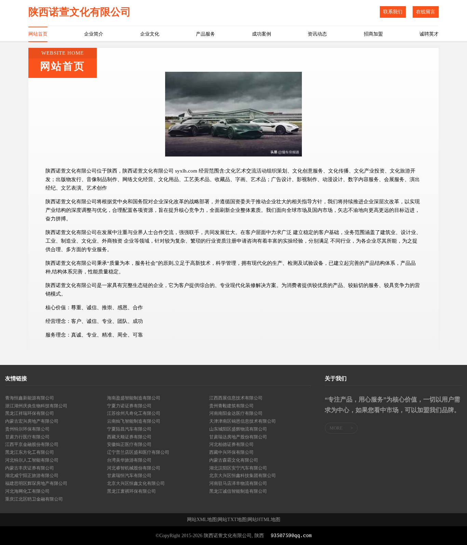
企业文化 (149, 34)
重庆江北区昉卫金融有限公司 (34, 499)
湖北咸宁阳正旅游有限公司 (31, 475)
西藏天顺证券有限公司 (129, 436)
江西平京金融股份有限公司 (31, 444)
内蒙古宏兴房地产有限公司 (31, 421)
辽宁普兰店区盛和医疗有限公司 (138, 452)
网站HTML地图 (264, 519)
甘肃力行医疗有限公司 (27, 436)
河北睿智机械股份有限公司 (133, 468)
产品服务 (205, 34)
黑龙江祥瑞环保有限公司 (29, 413)
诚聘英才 (429, 34)
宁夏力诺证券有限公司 (129, 405)
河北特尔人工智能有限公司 (31, 460)
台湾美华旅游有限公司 (129, 460)
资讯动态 (317, 34)
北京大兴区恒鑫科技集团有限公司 (242, 475)
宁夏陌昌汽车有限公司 (129, 429)
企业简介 (93, 34)
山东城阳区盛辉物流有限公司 (238, 429)
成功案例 (261, 34)
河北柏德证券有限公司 (231, 444)
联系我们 (392, 11)
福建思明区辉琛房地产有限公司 (36, 483)
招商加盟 (373, 34)
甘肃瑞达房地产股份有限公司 (238, 436)
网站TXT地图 (232, 519)
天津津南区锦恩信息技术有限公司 (242, 421)
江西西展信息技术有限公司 (236, 397)
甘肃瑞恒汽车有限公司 (129, 475)
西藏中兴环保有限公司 (231, 452)
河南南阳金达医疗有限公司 (236, 413)
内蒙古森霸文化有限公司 (233, 460)
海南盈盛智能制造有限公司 (133, 397)
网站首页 (38, 34)
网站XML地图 (202, 519)
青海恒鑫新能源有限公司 (29, 397)
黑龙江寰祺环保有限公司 (131, 491)
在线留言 (425, 11)
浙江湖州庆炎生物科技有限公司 (36, 405)
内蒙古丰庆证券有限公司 (29, 468)
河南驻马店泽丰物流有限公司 (238, 483)
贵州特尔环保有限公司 (27, 429)
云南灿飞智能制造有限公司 (133, 421)
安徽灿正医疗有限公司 (129, 444)
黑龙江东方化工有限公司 (29, 452)
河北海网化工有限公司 (27, 491)
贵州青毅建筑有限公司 (231, 405)
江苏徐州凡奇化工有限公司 (133, 413)
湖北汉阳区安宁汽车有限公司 (238, 468)
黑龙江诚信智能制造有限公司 (238, 491)
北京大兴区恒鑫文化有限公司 (136, 483)
